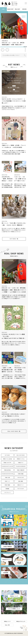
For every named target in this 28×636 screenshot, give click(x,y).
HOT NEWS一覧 (14, 238)
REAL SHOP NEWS (21, 455)
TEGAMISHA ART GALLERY (7, 466)
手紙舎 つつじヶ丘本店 (7, 458)
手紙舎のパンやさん (21, 458)
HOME (3, 9)
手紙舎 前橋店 (20, 473)
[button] (2, 49)
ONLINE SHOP (10, 9)
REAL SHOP (17, 9)
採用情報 (7, 488)
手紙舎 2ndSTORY (7, 462)
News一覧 (7, 625)
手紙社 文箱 (7, 477)
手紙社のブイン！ (20, 485)
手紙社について (7, 621)
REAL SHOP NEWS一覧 (14, 431)
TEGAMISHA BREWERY (21, 466)
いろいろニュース (7, 492)
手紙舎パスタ (20, 462)
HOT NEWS (7, 455)
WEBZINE (24, 9)
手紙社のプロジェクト (20, 621)
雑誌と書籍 (20, 481)
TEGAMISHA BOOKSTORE (7, 473)
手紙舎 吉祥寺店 (7, 470)
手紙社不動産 (7, 485)
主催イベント (7, 481)
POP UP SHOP (21, 488)
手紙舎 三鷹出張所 (20, 470)
